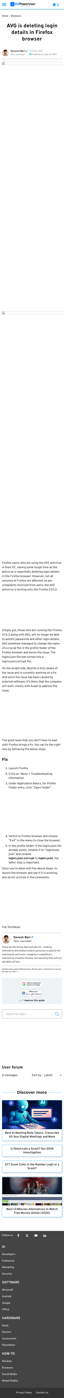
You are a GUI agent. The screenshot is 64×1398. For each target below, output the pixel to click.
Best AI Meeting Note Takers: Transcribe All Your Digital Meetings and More (32, 1135)
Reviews (7, 1361)
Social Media (9, 1374)
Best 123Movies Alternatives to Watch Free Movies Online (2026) (32, 1211)
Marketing (8, 1267)
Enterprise (8, 1261)
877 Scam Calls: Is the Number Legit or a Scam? (32, 1166)
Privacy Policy (24, 1392)
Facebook (18, 1235)
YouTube (35, 1235)
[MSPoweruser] (22, 4)
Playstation (8, 1345)
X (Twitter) (27, 1235)
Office (5, 1309)
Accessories (9, 1338)
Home (5, 16)
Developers (8, 1254)
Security (7, 1274)
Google (6, 1303)
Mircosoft (7, 1290)
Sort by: (37, 1075)
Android (6, 1296)
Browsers (16, 16)
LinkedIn (44, 1235)
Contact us (42, 1392)
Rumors (6, 1332)
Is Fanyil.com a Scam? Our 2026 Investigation (32, 1151)
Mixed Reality (10, 1381)
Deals (5, 1325)
